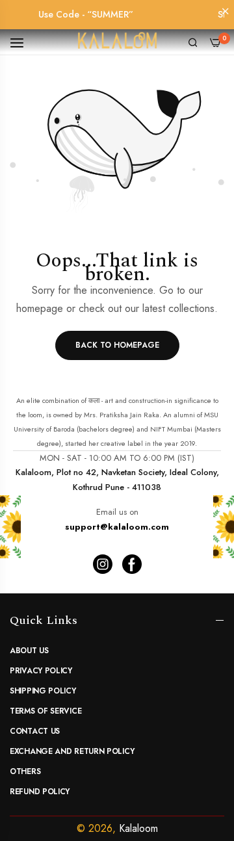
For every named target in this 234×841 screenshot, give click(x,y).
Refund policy (40, 791)
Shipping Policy (43, 691)
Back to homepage (117, 345)
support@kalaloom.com (117, 527)
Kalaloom (138, 828)
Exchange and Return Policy (72, 751)
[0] (215, 41)
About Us (29, 650)
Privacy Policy (41, 671)
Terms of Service (45, 711)
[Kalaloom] (117, 42)
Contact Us (35, 731)
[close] (225, 12)
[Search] (192, 41)
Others (25, 771)
